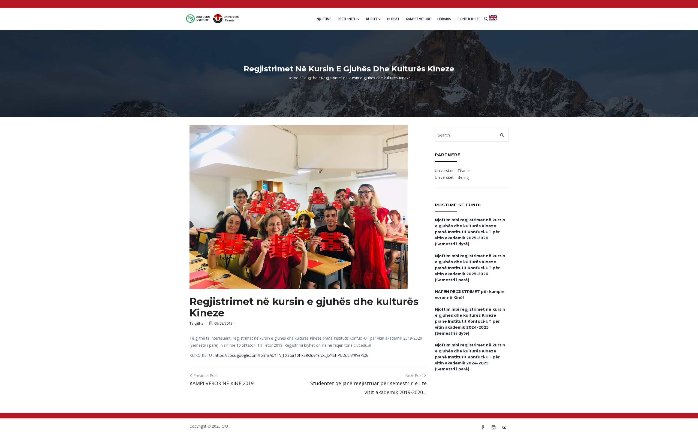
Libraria (444, 19)
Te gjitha (309, 77)
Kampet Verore (418, 19)
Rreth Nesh (347, 19)
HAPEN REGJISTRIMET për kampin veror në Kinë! (469, 294)
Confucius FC (469, 19)
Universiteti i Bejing (452, 177)
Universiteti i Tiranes (453, 170)
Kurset (372, 19)
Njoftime (324, 19)
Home (292, 77)
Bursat (393, 19)
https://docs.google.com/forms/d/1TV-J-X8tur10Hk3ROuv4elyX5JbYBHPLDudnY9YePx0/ (291, 355)
